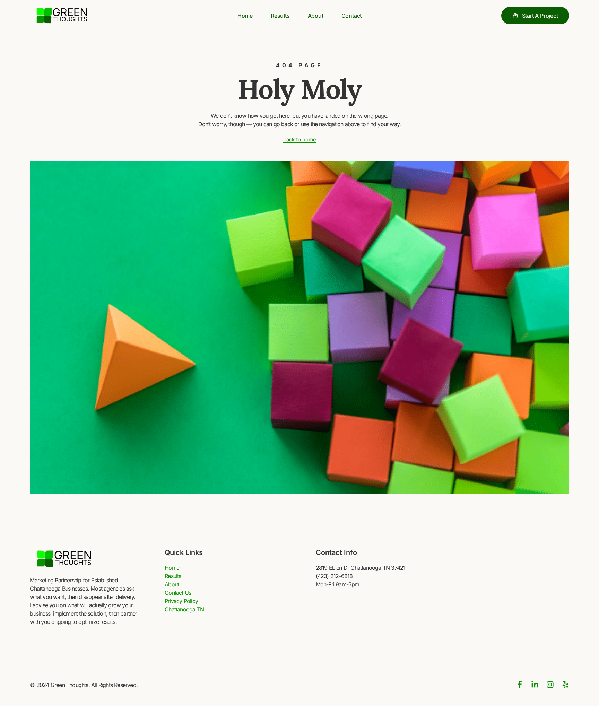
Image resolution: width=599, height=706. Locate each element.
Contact (351, 15)
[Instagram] (550, 684)
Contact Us (178, 592)
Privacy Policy (181, 601)
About (315, 15)
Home (245, 15)
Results (280, 15)
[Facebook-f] (519, 684)
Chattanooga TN (184, 609)
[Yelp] (565, 684)
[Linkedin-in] (535, 684)
